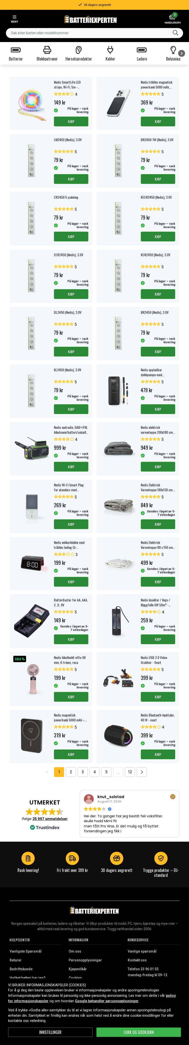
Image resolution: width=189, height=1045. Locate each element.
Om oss (75, 951)
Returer (16, 960)
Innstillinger (50, 1032)
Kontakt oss (137, 960)
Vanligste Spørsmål (26, 951)
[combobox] (94, 33)
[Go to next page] (142, 772)
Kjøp (71, 121)
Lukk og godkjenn (139, 1032)
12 (130, 772)
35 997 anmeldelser (50, 818)
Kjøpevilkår (78, 969)
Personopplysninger (85, 960)
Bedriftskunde (21, 969)
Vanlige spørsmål (142, 951)
